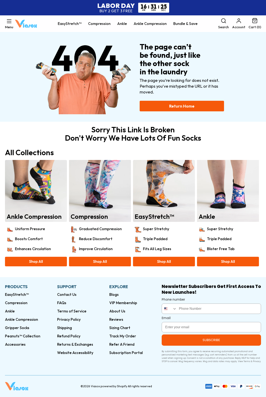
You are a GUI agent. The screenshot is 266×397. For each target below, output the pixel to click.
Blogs (114, 294)
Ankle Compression (150, 23)
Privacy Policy (69, 319)
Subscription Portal (126, 352)
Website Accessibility (75, 352)
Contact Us (66, 294)
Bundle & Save (185, 23)
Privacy (257, 361)
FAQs (61, 302)
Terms (247, 361)
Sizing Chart (119, 327)
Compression (99, 23)
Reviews (116, 319)
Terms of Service (71, 311)
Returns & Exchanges (75, 344)
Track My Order (122, 336)
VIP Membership (123, 302)
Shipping (64, 327)
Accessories (15, 344)
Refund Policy (68, 336)
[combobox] (169, 309)
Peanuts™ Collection (22, 336)
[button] (9, 23)
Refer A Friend (121, 344)
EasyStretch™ (69, 23)
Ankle (122, 23)
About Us (117, 311)
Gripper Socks (17, 327)
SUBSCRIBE (211, 340)
